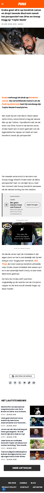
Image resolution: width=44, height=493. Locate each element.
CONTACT (24, 487)
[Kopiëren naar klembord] (29, 383)
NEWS (3, 415)
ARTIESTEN (37, 487)
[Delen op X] (20, 383)
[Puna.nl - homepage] (22, 4)
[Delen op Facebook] (15, 383)
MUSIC (20, 24)
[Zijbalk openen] (2, 4)
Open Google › (32, 205)
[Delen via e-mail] (34, 383)
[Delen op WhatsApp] (10, 383)
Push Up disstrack (11, 104)
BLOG (33, 483)
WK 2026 (12, 483)
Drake (5, 97)
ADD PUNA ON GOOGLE (23, 376)
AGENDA (23, 483)
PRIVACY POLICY (9, 487)
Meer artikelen (22, 468)
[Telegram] (24, 383)
